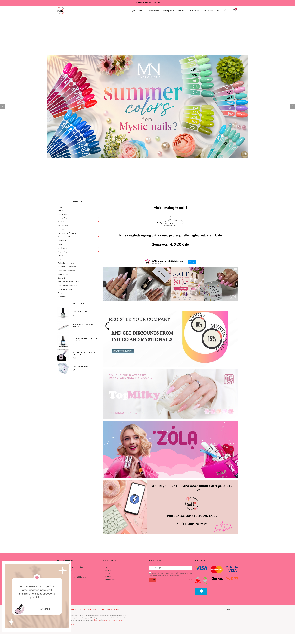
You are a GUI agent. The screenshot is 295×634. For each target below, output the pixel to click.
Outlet (60, 210)
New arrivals (62, 214)
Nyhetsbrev (107, 610)
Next (292, 106)
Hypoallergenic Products (67, 233)
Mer (219, 10)
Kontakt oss (110, 579)
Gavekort (61, 278)
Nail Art (61, 244)
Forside (108, 567)
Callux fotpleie (63, 274)
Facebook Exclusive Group (67, 285)
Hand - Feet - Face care (66, 270)
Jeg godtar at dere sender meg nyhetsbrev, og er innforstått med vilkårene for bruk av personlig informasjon (170, 574)
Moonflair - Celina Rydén (67, 266)
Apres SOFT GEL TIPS (66, 236)
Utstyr (60, 255)
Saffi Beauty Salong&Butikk (68, 281)
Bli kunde (108, 570)
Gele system (63, 225)
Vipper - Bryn (63, 251)
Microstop (62, 296)
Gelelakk (61, 221)
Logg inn (61, 206)
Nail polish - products (66, 263)
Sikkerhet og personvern (90, 610)
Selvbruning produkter (66, 289)
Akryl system (63, 248)
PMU (60, 259)
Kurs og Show (63, 218)
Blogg (60, 293)
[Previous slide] (103, 284)
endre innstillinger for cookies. (113, 620)
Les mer (189, 580)
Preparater (62, 229)
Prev (2, 106)
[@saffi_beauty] (147, 262)
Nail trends (62, 240)
